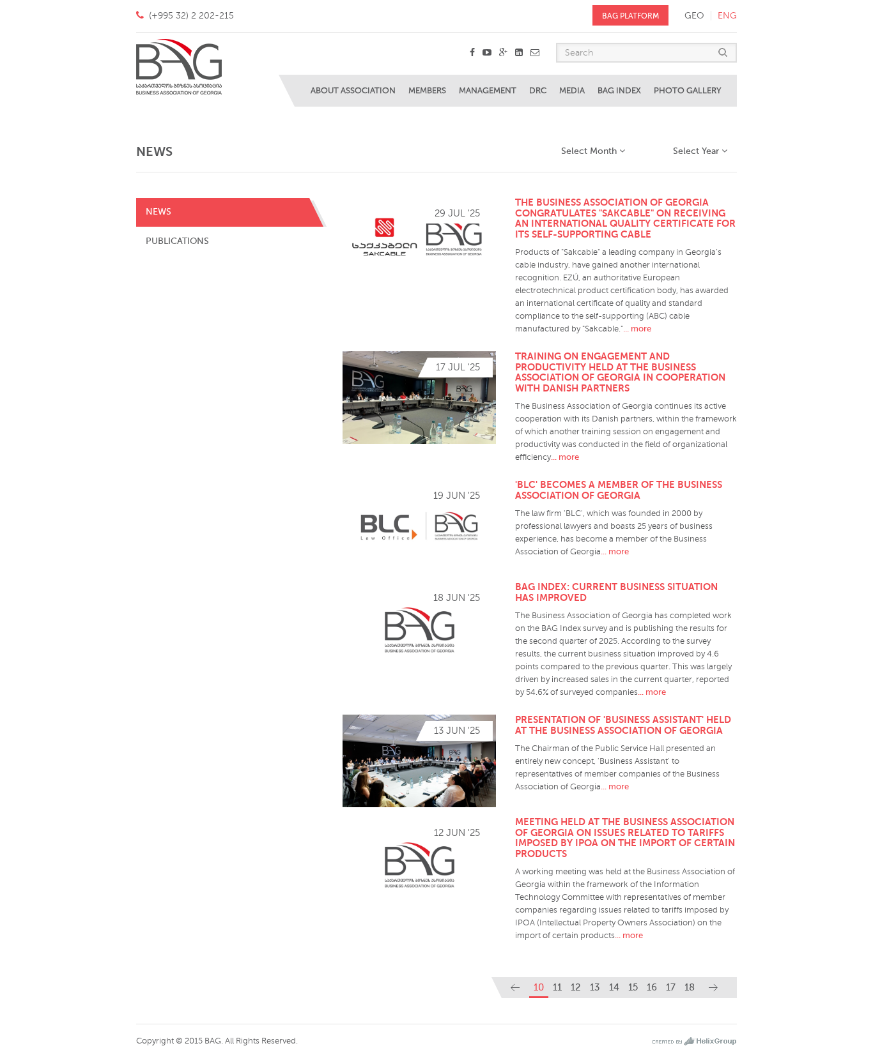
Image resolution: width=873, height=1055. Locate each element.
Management (487, 90)
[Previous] (515, 987)
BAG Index (619, 90)
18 (689, 987)
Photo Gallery (687, 90)
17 (671, 987)
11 (557, 987)
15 (633, 987)
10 (539, 987)
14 (614, 987)
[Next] (713, 987)
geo (694, 15)
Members (427, 90)
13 (595, 987)
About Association (353, 90)
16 (652, 987)
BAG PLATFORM (630, 15)
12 (576, 987)
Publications (177, 241)
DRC (537, 90)
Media (572, 90)
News (158, 211)
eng (727, 15)
